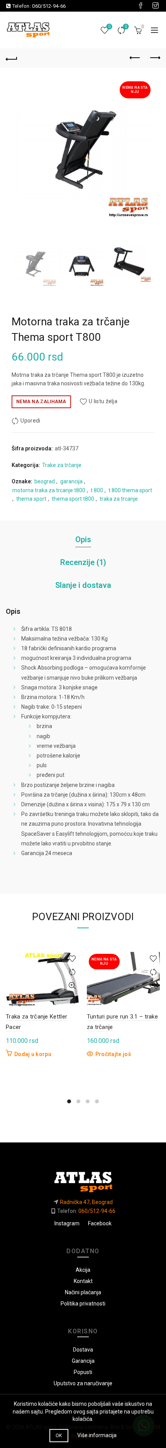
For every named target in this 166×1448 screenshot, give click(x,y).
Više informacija (97, 1435)
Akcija (83, 1270)
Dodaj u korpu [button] (32, 1054)
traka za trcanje (119, 499)
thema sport (31, 499)
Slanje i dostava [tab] (83, 585)
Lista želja (109, 26)
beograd (44, 481)
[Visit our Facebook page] (140, 6)
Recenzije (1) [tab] (83, 562)
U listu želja (103, 401)
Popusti (83, 1372)
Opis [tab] (83, 539)
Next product (154, 58)
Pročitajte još (113, 1054)
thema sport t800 (73, 499)
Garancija (83, 1361)
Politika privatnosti (83, 1303)
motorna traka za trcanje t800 (48, 490)
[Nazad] (11, 58)
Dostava (83, 1350)
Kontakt (83, 1281)
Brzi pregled (72, 986)
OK (59, 1435)
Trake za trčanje (61, 465)
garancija (71, 481)
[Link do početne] (83, 1179)
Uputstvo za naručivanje (83, 1383)
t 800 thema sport (130, 490)
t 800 (97, 490)
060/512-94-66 (49, 6)
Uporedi (126, 26)
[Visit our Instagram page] (155, 6)
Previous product (135, 58)
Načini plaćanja (83, 1292)
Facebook (100, 1223)
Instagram (67, 1223)
